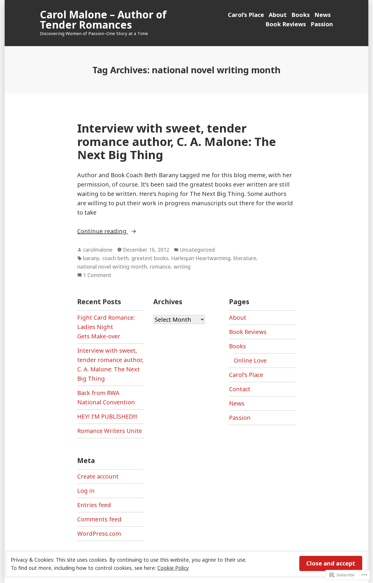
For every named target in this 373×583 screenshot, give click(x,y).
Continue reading (102, 231)
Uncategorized (197, 249)
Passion (322, 24)
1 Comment (97, 275)
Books (300, 15)
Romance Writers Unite (109, 431)
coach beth (115, 258)
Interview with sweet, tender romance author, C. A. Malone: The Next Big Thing (176, 141)
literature (244, 258)
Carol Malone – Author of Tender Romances (103, 20)
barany (91, 258)
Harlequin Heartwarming (201, 258)
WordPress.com (99, 533)
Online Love (250, 360)
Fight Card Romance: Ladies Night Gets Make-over (106, 327)
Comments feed (99, 519)
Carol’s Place (246, 15)
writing (182, 266)
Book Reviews (285, 24)
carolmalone (97, 249)
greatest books (149, 258)
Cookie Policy (173, 567)
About (278, 15)
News (322, 15)
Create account (98, 476)
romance (160, 266)
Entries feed (94, 505)
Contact (239, 389)
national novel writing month (112, 266)
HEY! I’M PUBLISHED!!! (107, 416)
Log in (86, 491)
